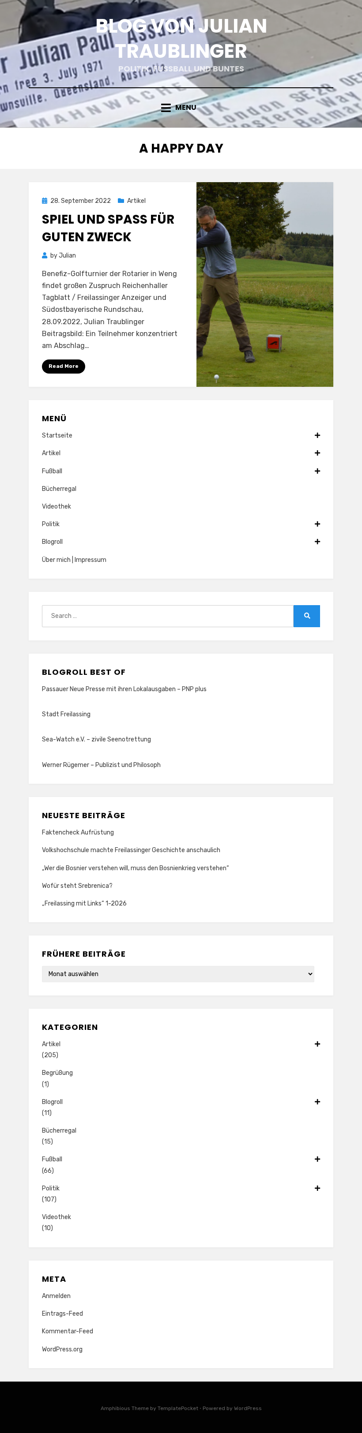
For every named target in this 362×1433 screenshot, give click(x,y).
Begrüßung (57, 1073)
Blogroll (52, 542)
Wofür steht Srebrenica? (77, 886)
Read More (64, 366)
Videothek (56, 506)
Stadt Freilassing (66, 714)
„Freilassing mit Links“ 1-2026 (84, 903)
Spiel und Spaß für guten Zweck (108, 228)
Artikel (136, 201)
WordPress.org (62, 1349)
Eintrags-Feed (62, 1313)
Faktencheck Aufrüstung (78, 832)
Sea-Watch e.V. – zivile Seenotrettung (96, 739)
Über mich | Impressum (74, 560)
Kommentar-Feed (67, 1331)
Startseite (57, 435)
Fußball (52, 471)
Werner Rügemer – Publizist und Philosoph (101, 765)
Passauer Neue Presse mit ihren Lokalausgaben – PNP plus (124, 689)
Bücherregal (59, 489)
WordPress (248, 1408)
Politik (51, 524)
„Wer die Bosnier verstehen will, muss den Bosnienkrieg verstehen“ (135, 868)
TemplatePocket (178, 1408)
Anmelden (56, 1296)
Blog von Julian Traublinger (181, 38)
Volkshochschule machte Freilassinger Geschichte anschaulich (131, 850)
